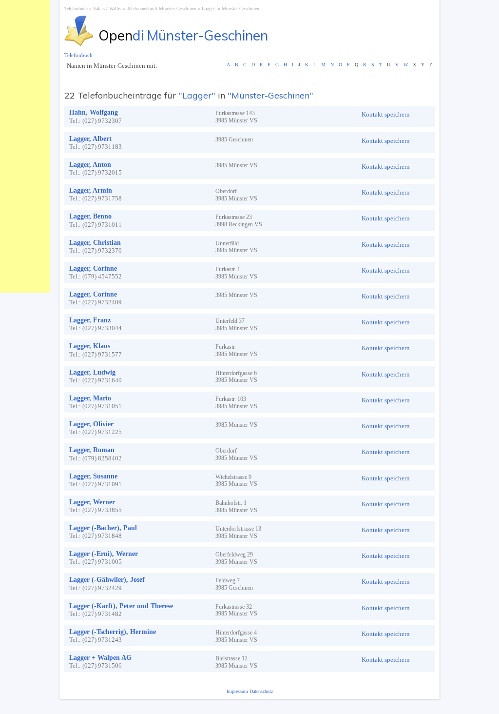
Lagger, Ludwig (92, 372)
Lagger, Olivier (91, 424)
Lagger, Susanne (93, 476)
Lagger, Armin (90, 190)
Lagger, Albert (90, 138)
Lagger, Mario (90, 398)
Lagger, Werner (92, 502)
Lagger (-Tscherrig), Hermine (112, 631)
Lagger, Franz (90, 320)
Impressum (238, 691)
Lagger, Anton (90, 164)
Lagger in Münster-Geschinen (230, 8)
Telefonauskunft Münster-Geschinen (161, 8)
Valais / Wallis (107, 8)
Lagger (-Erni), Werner (103, 553)
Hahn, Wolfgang (93, 112)
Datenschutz (261, 691)
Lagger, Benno (90, 216)
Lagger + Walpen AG (100, 657)
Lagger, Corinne (93, 268)
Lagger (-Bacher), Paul (103, 528)
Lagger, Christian (95, 242)
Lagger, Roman (92, 450)
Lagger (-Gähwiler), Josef (107, 579)
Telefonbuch (76, 8)
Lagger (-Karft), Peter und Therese (121, 606)
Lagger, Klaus (89, 346)
